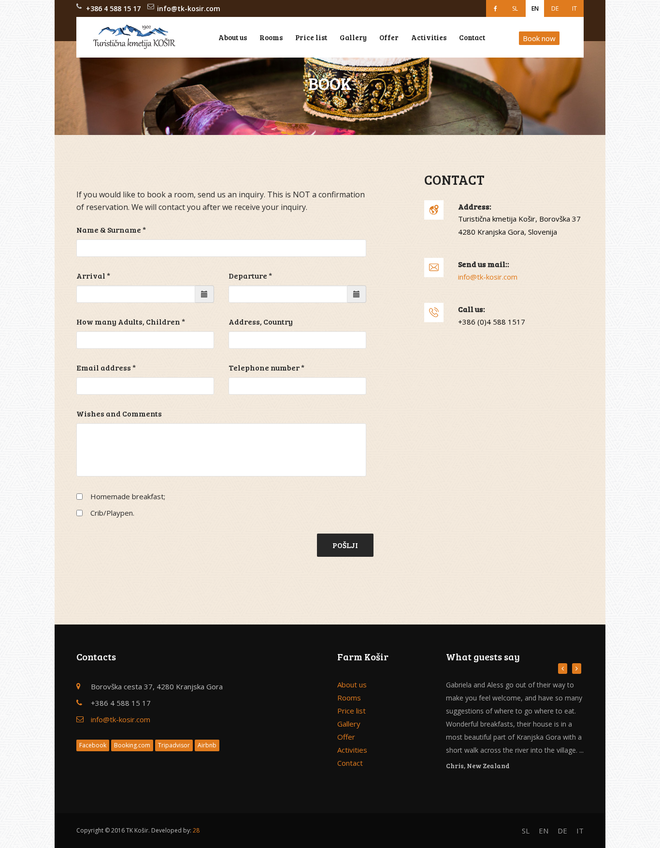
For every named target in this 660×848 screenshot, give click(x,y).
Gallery (353, 37)
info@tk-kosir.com (188, 8)
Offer (389, 37)
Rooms (271, 37)
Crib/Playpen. (112, 513)
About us (232, 37)
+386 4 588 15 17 (113, 8)
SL (515, 8)
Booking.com (132, 745)
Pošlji (345, 545)
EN (535, 8)
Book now (539, 38)
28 (196, 830)
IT (574, 8)
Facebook (92, 745)
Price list (311, 37)
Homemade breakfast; (127, 496)
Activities (428, 37)
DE (555, 8)
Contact (472, 37)
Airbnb (207, 745)
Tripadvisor (174, 745)
